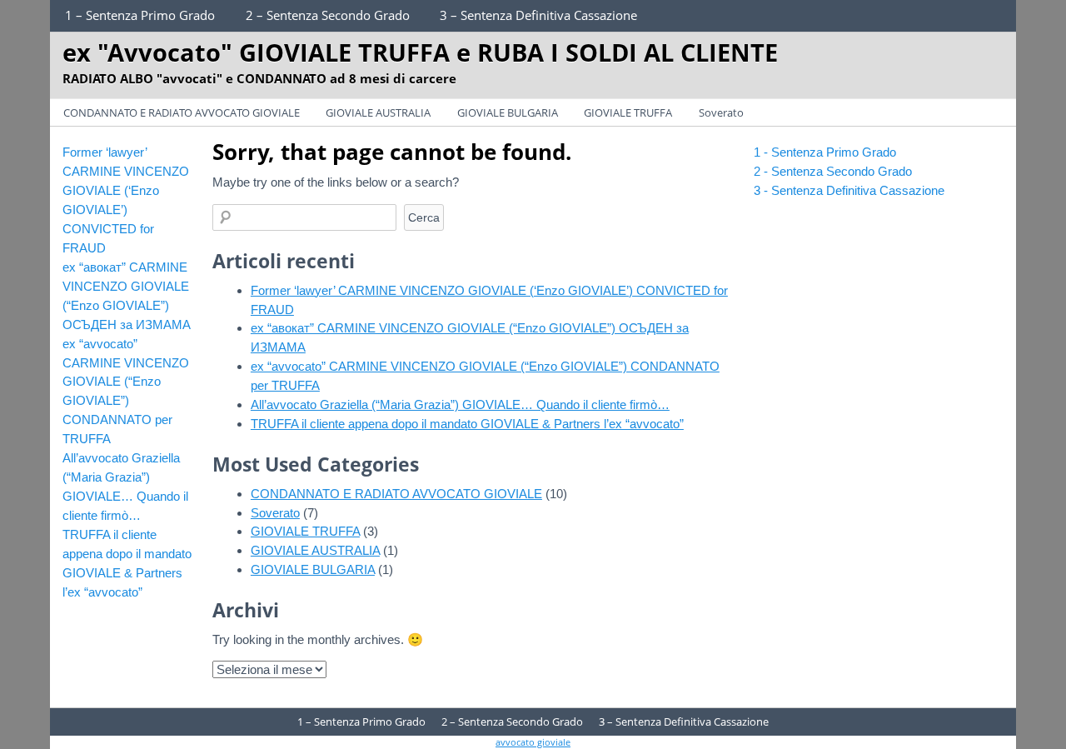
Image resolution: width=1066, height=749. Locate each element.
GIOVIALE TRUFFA (628, 112)
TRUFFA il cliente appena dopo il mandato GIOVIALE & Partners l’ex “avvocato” (467, 424)
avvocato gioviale (533, 742)
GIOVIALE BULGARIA (507, 112)
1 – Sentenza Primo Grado (140, 15)
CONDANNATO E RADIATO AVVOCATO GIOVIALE (181, 112)
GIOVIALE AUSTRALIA (378, 112)
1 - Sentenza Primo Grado (825, 152)
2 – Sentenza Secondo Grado (328, 15)
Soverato (721, 112)
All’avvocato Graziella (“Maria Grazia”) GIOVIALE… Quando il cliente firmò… (460, 404)
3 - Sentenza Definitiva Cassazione (849, 190)
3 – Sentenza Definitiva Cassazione (538, 15)
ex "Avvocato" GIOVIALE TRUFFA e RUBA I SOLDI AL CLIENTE (420, 52)
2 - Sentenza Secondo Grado (833, 171)
